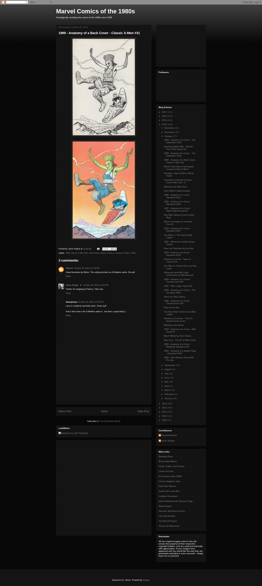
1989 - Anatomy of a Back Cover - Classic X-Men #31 (180, 161)
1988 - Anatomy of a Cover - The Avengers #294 (179, 291)
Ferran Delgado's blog (169, 481)
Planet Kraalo (165, 506)
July (167, 373)
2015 (164, 120)
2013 (164, 403)
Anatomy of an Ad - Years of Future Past (177, 260)
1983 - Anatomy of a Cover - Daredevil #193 (177, 253)
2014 (164, 124)
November (170, 132)
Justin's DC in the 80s (169, 491)
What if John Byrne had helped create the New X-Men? (178, 167)
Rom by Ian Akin (172, 307)
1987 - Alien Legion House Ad (178, 286)
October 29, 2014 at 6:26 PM (95, 285)
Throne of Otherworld (169, 526)
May (167, 382)
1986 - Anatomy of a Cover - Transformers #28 (177, 302)
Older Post (143, 411)
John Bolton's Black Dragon (177, 191)
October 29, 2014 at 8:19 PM (90, 302)
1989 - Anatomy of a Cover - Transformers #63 (177, 280)
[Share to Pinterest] (115, 248)
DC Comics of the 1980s (170, 476)
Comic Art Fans (166, 471)
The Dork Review (167, 516)
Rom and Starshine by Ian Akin (178, 248)
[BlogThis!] (106, 248)
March (168, 390)
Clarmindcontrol (169, 435)
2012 (164, 407)
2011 (164, 412)
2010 (164, 416)
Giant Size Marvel (167, 486)
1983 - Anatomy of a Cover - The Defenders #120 (179, 154)
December (170, 128)
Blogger (146, 580)
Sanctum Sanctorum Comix (172, 511)
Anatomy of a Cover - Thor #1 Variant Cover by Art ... (178, 319)
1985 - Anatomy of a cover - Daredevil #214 (177, 196)
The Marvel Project (168, 521)
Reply (68, 276)
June (167, 377)
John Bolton (94, 253)
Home (104, 411)
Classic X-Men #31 (79, 253)
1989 (68, 253)
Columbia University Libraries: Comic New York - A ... (178, 181)
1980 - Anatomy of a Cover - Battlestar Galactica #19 (177, 345)
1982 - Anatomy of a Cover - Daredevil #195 (177, 202)
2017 (164, 112)
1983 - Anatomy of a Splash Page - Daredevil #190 (180, 352)
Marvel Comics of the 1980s (95, 11)
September (170, 365)
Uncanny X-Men (122, 253)
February (169, 394)
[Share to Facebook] (112, 248)
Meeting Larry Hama (174, 325)
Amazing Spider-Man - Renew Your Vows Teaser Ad (178, 147)
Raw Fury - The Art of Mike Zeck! (180, 340)
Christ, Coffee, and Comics (171, 466)
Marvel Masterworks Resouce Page (176, 501)
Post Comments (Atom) (109, 421)
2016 (164, 116)
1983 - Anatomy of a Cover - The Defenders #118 (179, 141)
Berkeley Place (166, 456)
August (168, 369)
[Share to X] (109, 248)
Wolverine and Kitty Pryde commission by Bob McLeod (178, 273)
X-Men (133, 253)
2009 (164, 420)
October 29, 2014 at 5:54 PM (86, 268)
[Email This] (103, 248)
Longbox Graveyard (168, 496)
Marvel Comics (107, 253)
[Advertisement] (103, 383)
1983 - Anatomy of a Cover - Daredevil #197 (177, 229)
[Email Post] (98, 249)
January (169, 398)
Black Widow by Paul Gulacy (177, 336)
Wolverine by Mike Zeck (175, 186)
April (167, 386)
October (169, 136)
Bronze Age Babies (168, 461)
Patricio (69, 268)
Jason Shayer (72, 285)
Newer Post (65, 411)
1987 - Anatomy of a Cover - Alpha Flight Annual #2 (177, 209)
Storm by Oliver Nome (174, 297)
